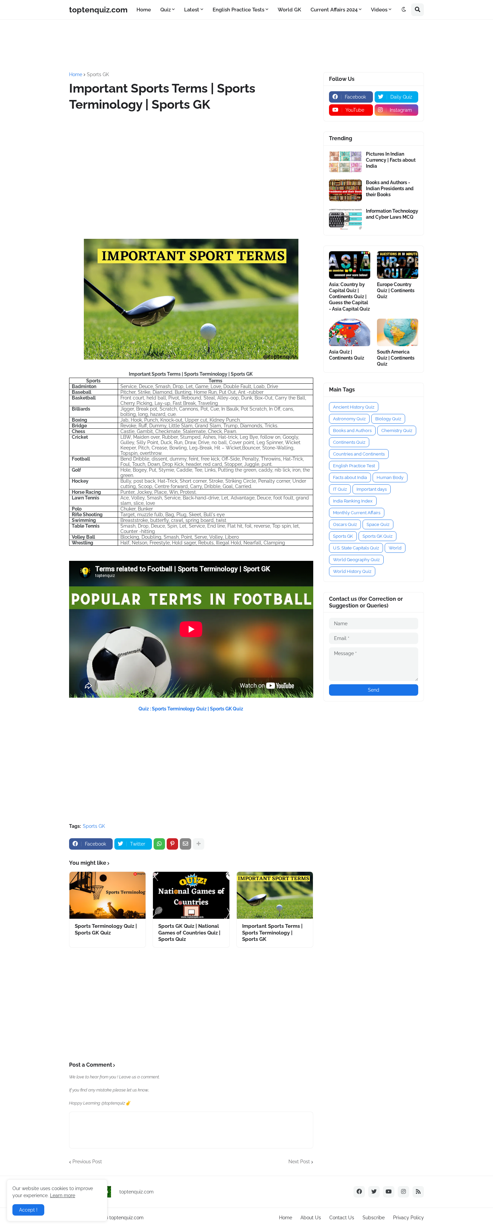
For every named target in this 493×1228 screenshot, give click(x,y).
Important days (372, 489)
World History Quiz (352, 571)
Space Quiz (378, 524)
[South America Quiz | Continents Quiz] (397, 332)
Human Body (390, 477)
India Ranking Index (353, 500)
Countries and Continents (359, 454)
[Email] (185, 844)
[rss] (418, 1191)
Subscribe (374, 1217)
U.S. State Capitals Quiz (356, 547)
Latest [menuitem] (191, 10)
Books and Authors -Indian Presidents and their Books (390, 188)
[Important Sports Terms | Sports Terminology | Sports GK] (275, 895)
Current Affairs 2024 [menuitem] (334, 10)
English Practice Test (354, 465)
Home (75, 74)
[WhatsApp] (159, 844)
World (395, 547)
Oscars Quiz (345, 524)
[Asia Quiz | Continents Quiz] (349, 332)
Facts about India (350, 477)
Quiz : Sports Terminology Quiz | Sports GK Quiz (191, 708)
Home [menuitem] (143, 10)
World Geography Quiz (356, 559)
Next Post (299, 1161)
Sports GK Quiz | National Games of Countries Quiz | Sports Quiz (189, 932)
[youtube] (388, 1191)
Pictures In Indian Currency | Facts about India (391, 160)
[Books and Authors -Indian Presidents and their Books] (345, 190)
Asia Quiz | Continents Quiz (346, 355)
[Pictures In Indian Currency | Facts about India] (345, 162)
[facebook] (359, 1191)
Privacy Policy (408, 1217)
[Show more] (198, 844)
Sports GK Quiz (377, 536)
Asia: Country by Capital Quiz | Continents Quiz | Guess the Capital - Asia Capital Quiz (349, 297)
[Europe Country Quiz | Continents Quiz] (397, 265)
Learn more (62, 1195)
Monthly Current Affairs (356, 512)
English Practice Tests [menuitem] (238, 10)
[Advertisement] (231, 45)
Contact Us (341, 1217)
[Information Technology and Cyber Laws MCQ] (345, 219)
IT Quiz (340, 489)
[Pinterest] (172, 844)
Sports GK (98, 74)
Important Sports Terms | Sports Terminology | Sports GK (272, 932)
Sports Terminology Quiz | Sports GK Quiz (106, 929)
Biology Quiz (388, 418)
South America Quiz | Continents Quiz (396, 358)
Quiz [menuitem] (165, 10)
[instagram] (403, 1191)
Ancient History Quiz (353, 407)
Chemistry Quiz (396, 430)
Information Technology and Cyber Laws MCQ (392, 214)
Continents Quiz (349, 442)
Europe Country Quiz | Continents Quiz (396, 290)
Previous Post (87, 1161)
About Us (310, 1217)
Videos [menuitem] (379, 10)
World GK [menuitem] (289, 10)
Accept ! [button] (28, 1210)
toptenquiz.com (98, 9)
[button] (403, 9)
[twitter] (374, 1191)
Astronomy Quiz (349, 418)
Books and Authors (352, 430)
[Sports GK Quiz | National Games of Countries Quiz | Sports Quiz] (191, 895)
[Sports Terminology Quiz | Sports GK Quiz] (107, 895)
